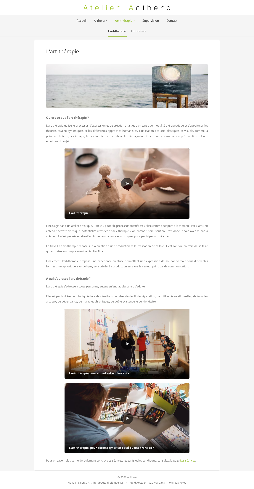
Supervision (150, 21)
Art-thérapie (123, 21)
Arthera (99, 21)
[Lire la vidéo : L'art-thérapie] (127, 183)
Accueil (81, 21)
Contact (171, 21)
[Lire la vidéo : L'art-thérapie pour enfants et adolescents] (127, 344)
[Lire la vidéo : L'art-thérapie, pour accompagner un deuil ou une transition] (127, 418)
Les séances (138, 31)
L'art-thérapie (117, 31)
